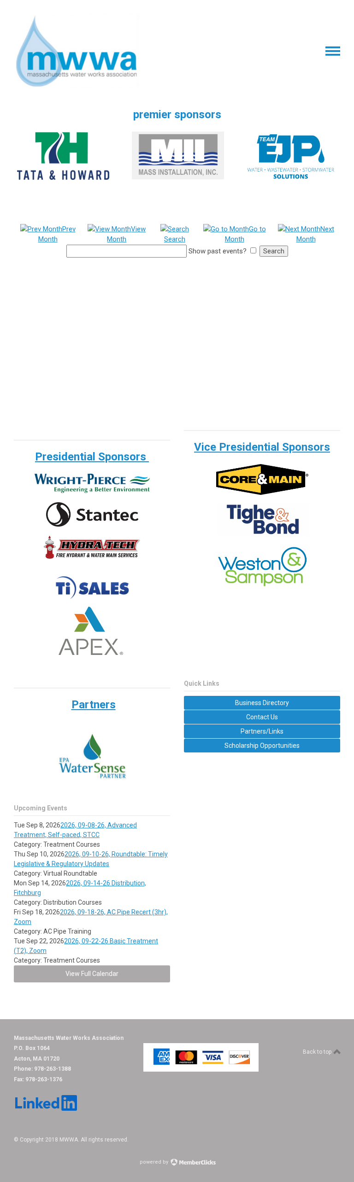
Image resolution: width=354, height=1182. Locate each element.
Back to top (318, 1052)
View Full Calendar (91, 973)
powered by (155, 1162)
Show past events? (218, 251)
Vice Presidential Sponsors (262, 447)
